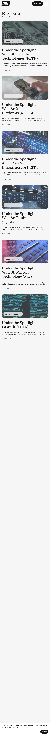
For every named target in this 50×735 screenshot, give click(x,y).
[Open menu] (46, 3)
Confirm (44, 732)
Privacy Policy (12, 727)
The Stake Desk (7, 17)
